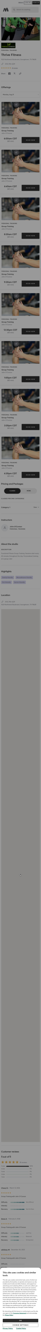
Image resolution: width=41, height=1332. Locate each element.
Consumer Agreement (19, 1313)
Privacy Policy (9, 1315)
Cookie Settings (21, 1325)
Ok (20, 1320)
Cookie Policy (21, 1328)
